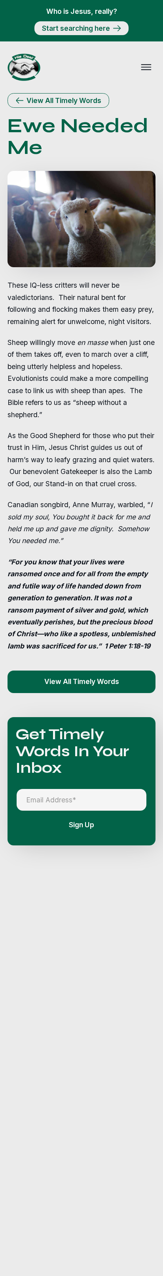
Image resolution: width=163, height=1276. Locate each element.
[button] (146, 67)
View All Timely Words (81, 681)
